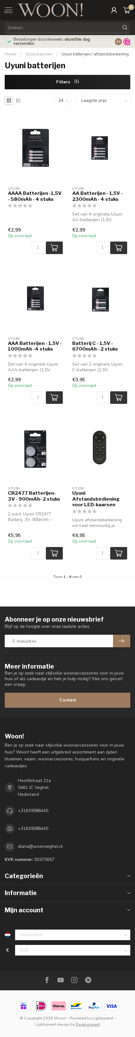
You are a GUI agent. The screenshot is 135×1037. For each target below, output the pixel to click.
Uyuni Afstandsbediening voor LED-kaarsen (96, 499)
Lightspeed (102, 1018)
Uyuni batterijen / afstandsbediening (95, 54)
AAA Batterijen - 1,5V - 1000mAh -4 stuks (35, 346)
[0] (126, 10)
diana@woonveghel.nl (40, 846)
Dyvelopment (88, 1024)
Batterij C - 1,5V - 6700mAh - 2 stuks (95, 346)
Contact (67, 700)
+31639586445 (33, 811)
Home (10, 54)
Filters (63, 82)
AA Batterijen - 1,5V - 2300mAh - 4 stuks (97, 196)
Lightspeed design (52, 1024)
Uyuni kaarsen (39, 54)
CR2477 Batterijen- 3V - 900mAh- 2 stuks (34, 496)
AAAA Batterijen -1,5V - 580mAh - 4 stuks (35, 196)
